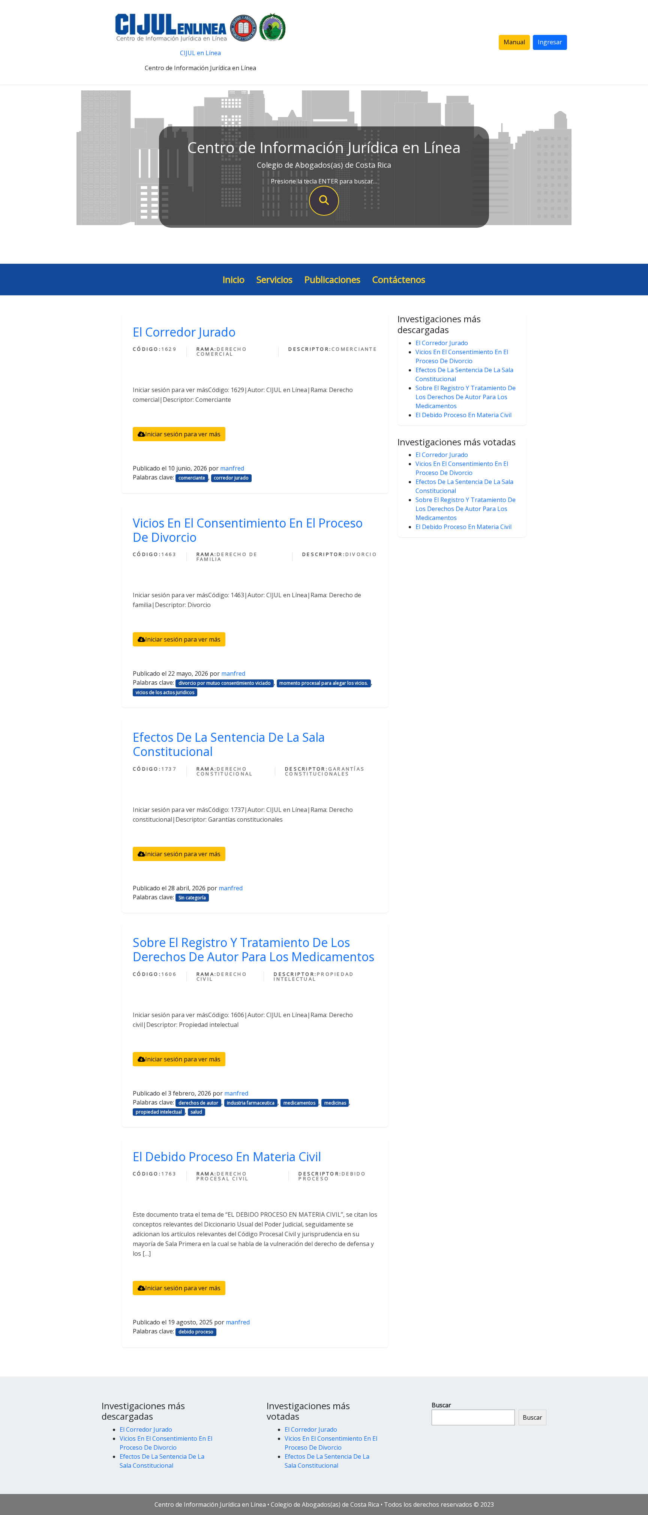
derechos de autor (198, 1103)
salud (196, 1112)
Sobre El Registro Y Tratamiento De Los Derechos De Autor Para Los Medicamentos (253, 949)
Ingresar (550, 42)
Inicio (233, 279)
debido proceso (195, 1332)
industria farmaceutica (250, 1103)
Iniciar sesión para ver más (182, 434)
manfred (232, 468)
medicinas (335, 1103)
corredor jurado (231, 478)
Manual (514, 42)
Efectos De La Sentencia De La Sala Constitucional (229, 744)
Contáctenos (398, 279)
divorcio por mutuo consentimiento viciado (224, 683)
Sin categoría (192, 897)
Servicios (274, 279)
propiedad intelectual (159, 1112)
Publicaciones (332, 279)
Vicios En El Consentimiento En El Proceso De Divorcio (248, 530)
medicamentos (299, 1103)
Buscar (441, 1405)
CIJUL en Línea (200, 53)
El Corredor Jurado (184, 332)
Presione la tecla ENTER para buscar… (324, 181)
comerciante (191, 478)
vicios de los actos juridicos (165, 692)
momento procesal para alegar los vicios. (323, 683)
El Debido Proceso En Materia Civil (227, 1156)
